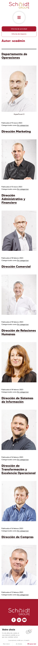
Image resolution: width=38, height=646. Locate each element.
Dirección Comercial (16, 266)
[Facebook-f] (13, 620)
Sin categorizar (23, 125)
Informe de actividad (19, 29)
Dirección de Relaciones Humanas (19, 332)
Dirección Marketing (16, 131)
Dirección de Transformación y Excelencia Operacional (19, 469)
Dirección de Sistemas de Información (17, 400)
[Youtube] (24, 620)
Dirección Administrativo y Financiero (13, 198)
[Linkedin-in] (19, 620)
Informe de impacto (19, 34)
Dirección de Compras (17, 537)
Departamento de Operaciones (14, 56)
